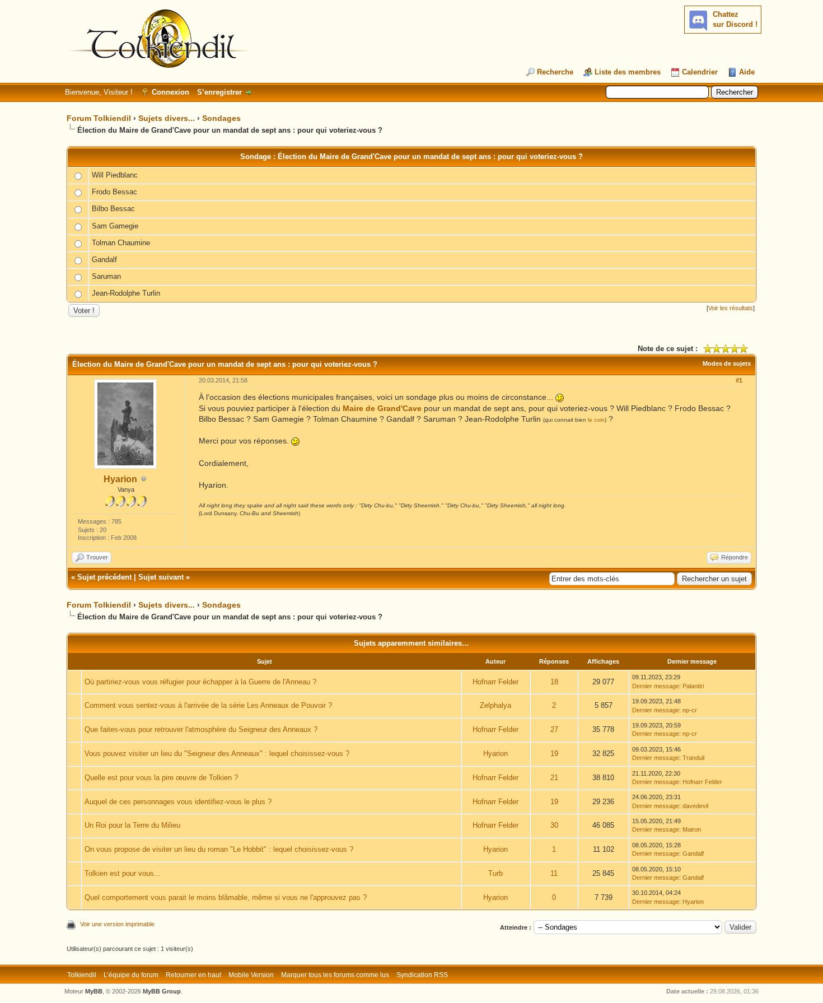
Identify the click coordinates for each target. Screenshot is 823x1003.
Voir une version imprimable (117, 924)
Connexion (170, 92)
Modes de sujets (727, 363)
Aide (747, 72)
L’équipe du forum (131, 975)
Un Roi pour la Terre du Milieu (132, 825)
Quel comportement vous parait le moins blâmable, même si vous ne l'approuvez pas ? (226, 897)
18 (554, 682)
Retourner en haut (193, 975)
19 (554, 753)
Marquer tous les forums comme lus (335, 975)
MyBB (93, 991)
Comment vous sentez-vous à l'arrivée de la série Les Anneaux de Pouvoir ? (208, 705)
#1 (739, 380)
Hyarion (120, 479)
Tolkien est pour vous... (123, 873)
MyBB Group (162, 991)
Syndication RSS (422, 975)
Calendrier (700, 72)
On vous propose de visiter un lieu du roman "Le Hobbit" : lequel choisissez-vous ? (219, 849)
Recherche (555, 72)
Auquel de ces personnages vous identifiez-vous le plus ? (178, 801)
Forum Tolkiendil (99, 118)
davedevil (695, 806)
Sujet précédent (104, 577)
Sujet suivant (161, 577)
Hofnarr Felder (495, 682)
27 (554, 729)
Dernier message (655, 686)
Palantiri (693, 686)
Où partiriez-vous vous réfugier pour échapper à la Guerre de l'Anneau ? (200, 682)
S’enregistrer (219, 92)
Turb (495, 873)
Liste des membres (628, 72)
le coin (596, 420)
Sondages (221, 118)
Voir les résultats (730, 308)
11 (554, 873)
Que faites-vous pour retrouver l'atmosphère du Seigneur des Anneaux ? (201, 729)
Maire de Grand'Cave (382, 408)
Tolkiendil (81, 975)
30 (554, 825)
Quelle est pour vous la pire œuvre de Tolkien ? (161, 777)
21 (554, 777)
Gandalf (693, 853)
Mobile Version (251, 975)
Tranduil (693, 757)
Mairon (691, 829)
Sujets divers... (166, 118)
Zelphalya (495, 705)
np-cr (689, 710)
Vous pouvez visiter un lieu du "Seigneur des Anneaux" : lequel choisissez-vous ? (217, 753)
